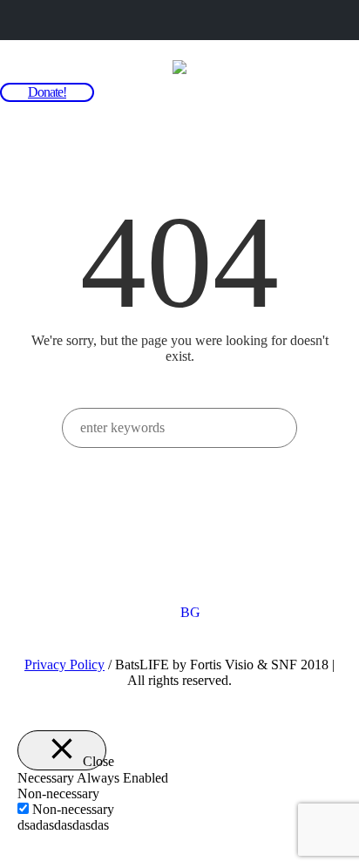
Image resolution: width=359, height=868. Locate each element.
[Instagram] (163, 551)
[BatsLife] (179, 66)
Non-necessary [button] (58, 793)
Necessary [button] (47, 777)
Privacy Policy (64, 664)
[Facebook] (197, 551)
